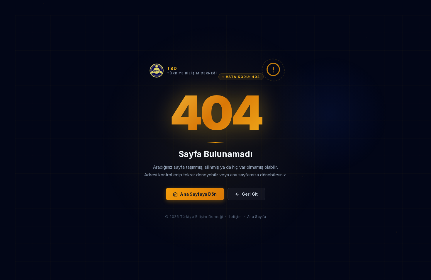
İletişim (235, 216)
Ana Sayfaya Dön (198, 194)
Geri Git (250, 194)
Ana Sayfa (256, 216)
